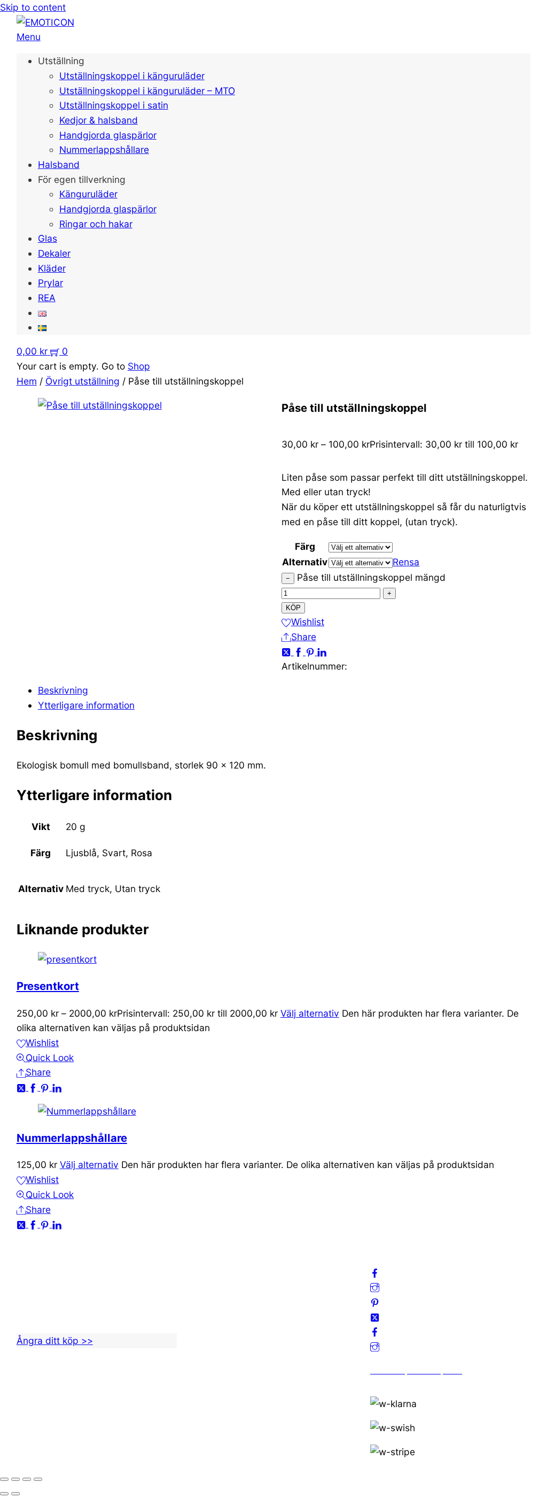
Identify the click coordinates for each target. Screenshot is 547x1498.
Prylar (50, 282)
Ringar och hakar (95, 223)
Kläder (52, 268)
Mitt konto (215, 1277)
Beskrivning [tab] (63, 690)
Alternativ (304, 561)
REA (47, 297)
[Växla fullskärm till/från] (15, 1479)
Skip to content (33, 7)
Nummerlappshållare (104, 149)
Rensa (406, 561)
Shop (139, 366)
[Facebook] (300, 651)
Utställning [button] (61, 60)
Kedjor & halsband (98, 120)
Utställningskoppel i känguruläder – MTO (147, 90)
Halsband (59, 164)
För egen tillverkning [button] (82, 179)
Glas (47, 238)
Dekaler (54, 253)
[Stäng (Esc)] (38, 1479)
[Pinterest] (311, 651)
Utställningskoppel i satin (113, 105)
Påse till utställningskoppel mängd (371, 577)
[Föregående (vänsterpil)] (4, 1493)
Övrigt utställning (82, 381)
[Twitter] (287, 651)
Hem (27, 381)
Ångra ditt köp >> (55, 1340)
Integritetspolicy (228, 1292)
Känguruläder (88, 193)
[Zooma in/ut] (4, 1479)
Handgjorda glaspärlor (108, 135)
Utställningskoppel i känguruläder (132, 75)
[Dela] (26, 1479)
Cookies (210, 1322)
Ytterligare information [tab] (86, 705)
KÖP (293, 608)
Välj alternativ (309, 1013)
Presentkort (48, 986)
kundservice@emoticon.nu (74, 1263)
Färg (305, 546)
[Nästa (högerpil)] (15, 1493)
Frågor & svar (222, 1336)
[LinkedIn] (321, 651)
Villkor (206, 1307)
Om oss (209, 1263)
